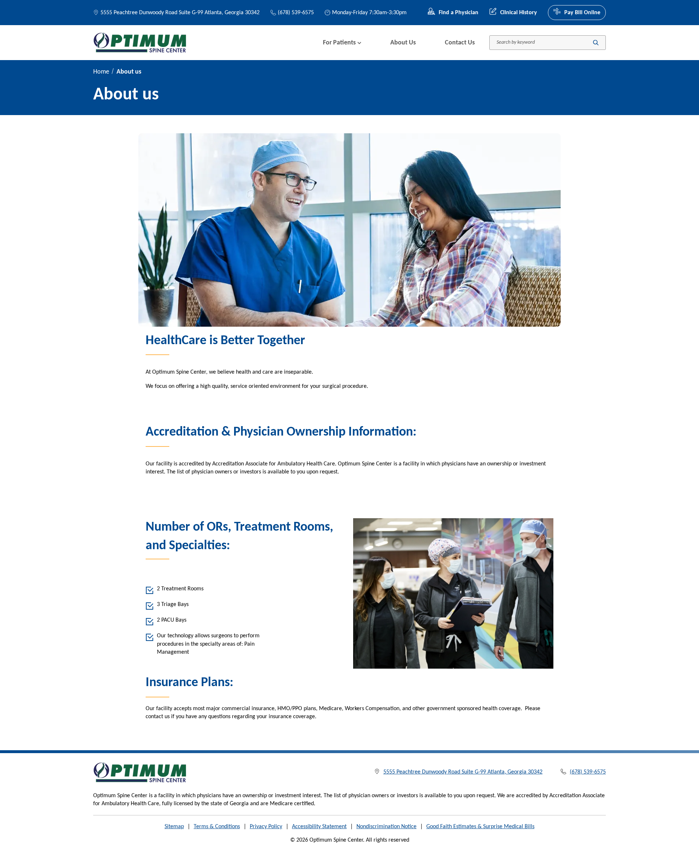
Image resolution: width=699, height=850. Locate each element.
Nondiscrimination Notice (386, 827)
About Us (403, 42)
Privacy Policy (266, 827)
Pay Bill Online (582, 13)
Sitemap (174, 827)
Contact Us (460, 42)
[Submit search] (596, 43)
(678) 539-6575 (296, 13)
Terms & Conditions (217, 827)
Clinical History (518, 13)
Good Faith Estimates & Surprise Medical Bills (480, 827)
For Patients (339, 42)
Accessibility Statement (319, 827)
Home (101, 71)
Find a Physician (458, 13)
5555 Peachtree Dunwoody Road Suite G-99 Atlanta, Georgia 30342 (180, 13)
